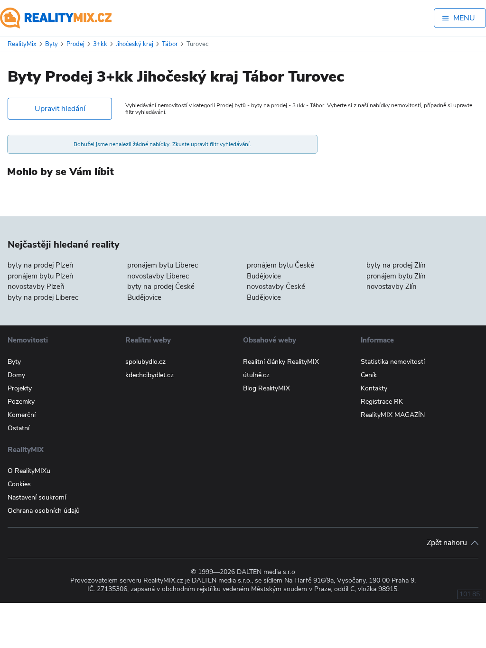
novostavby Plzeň (36, 286)
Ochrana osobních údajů (44, 510)
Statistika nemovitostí (393, 361)
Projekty (20, 388)
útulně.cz (256, 375)
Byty (14, 361)
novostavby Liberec (158, 276)
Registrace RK (382, 401)
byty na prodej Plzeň (41, 265)
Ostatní (18, 428)
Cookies (19, 484)
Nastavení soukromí (37, 497)
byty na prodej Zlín (396, 265)
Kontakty (374, 388)
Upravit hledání (60, 108)
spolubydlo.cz (145, 361)
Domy (16, 375)
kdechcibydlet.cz (149, 375)
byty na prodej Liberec (43, 297)
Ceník (369, 375)
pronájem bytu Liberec (162, 265)
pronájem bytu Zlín (396, 276)
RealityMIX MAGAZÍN (393, 414)
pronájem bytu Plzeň (41, 276)
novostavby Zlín (391, 286)
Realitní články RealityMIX (281, 361)
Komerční (22, 414)
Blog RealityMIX (266, 388)
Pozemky (21, 401)
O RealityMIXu (29, 470)
